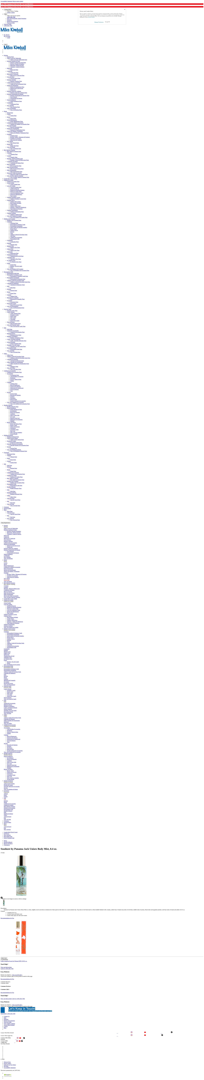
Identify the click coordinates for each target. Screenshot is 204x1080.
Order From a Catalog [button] (12, 11)
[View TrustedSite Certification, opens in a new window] (8, 1076)
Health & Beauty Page (12, 406)
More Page (10, 511)
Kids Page (9, 329)
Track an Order (11, 22)
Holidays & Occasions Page (14, 220)
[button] (107, 22)
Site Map (6, 1066)
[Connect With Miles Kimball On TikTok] (171, 1033)
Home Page (10, 112)
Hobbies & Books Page (13, 436)
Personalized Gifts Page (13, 273)
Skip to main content (18, 1)
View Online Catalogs (9, 1023)
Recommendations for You (7, 918)
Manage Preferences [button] (98, 22)
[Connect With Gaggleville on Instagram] (131, 1036)
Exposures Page (11, 454)
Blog (5, 1028)
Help (5, 14)
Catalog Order (7, 9)
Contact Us (6, 1016)
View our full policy (17, 975)
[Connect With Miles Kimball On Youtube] (145, 1033)
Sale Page (9, 465)
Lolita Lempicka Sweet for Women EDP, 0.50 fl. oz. (14, 961)
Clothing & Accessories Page (14, 372)
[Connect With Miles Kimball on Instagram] (131, 1033)
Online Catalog (11, 12)
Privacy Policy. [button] (91, 17)
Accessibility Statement (6, 1)
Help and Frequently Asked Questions (16, 18)
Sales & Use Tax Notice (10, 1065)
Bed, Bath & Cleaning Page (14, 151)
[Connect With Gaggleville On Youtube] (145, 1036)
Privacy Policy (7, 1063)
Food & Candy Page (12, 310)
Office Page (10, 355)
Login (8, 37)
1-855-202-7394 (11, 17)
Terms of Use (7, 1062)
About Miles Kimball (9, 1025)
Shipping (9, 20)
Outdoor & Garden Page (13, 181)
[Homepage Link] (12, 32)
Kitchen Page (10, 57)
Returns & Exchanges (12, 21)
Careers (6, 1026)
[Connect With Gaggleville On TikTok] (162, 1036)
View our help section (6, 967)
